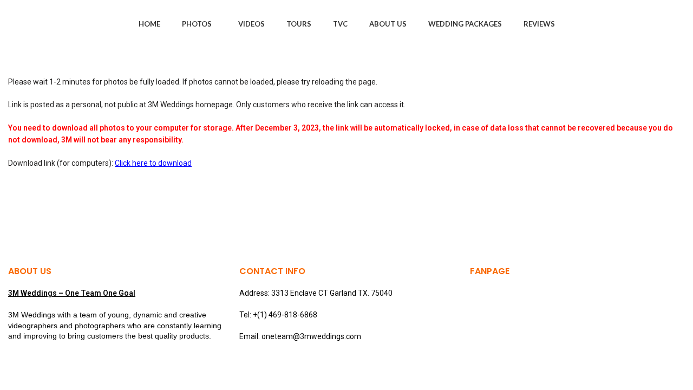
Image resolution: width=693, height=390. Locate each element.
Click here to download (153, 163)
